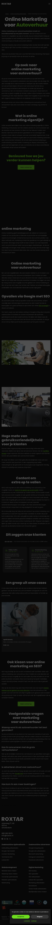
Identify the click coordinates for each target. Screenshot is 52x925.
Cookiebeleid (27, 921)
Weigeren (39, 916)
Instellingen (34, 921)
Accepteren (20, 916)
